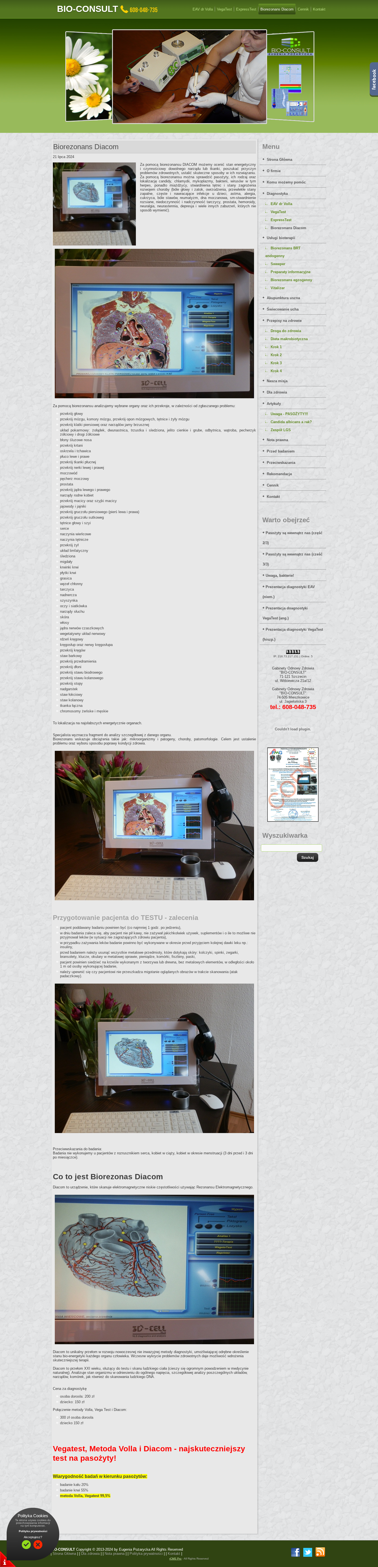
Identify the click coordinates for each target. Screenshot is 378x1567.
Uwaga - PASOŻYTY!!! (289, 414)
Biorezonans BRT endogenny (283, 252)
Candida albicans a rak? (291, 422)
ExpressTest (281, 220)
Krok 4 (276, 371)
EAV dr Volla (281, 204)
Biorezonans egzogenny (291, 280)
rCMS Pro (175, 1558)
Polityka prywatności (33, 1531)
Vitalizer (278, 288)
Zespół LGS (281, 430)
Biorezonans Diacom (288, 228)
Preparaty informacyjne (290, 272)
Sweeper (278, 264)
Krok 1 (276, 347)
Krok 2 (276, 355)
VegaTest (278, 212)
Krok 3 (276, 363)
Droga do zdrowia (286, 331)
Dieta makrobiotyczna (289, 339)
